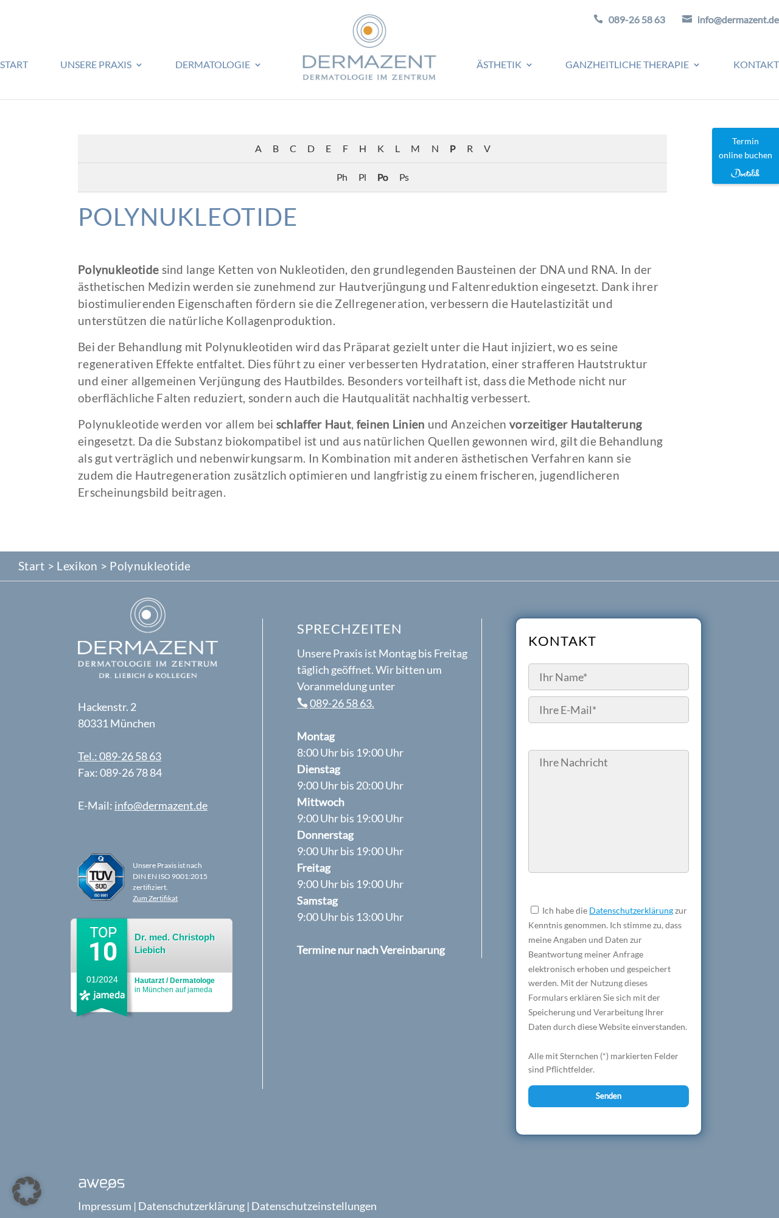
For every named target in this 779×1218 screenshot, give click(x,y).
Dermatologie (212, 65)
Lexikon (77, 566)
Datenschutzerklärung (631, 910)
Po (382, 177)
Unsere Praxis (95, 65)
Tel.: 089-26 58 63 (119, 756)
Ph (342, 177)
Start (14, 65)
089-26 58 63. (342, 703)
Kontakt (756, 65)
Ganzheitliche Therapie (627, 65)
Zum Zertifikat (155, 898)
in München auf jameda (174, 985)
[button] (27, 1191)
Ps (403, 177)
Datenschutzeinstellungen (314, 1206)
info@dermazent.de (161, 805)
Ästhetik (499, 65)
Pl (362, 177)
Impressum (104, 1206)
